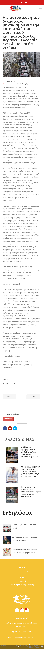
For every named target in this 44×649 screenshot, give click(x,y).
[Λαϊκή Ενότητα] (15, 8)
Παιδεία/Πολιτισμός (21, 84)
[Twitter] (21, 2)
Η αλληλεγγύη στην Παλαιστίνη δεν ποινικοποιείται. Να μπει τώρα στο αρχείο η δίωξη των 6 (31, 492)
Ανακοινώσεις (9, 84)
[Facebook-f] (17, 610)
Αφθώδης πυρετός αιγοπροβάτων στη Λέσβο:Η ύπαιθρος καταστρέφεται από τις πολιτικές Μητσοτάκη (30, 452)
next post (33, 397)
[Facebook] (17, 2)
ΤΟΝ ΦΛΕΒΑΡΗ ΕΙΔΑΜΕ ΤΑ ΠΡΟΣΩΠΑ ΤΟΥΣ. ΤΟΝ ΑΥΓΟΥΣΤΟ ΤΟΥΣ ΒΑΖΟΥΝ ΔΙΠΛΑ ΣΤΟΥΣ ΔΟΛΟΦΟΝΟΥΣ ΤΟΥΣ (30, 472)
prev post (10, 397)
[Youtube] (26, 2)
